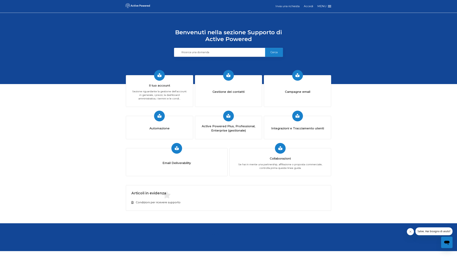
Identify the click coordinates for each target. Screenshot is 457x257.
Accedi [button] (308, 6)
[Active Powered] (137, 6)
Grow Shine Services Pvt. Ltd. (220, 234)
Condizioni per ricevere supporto (158, 202)
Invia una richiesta (287, 6)
